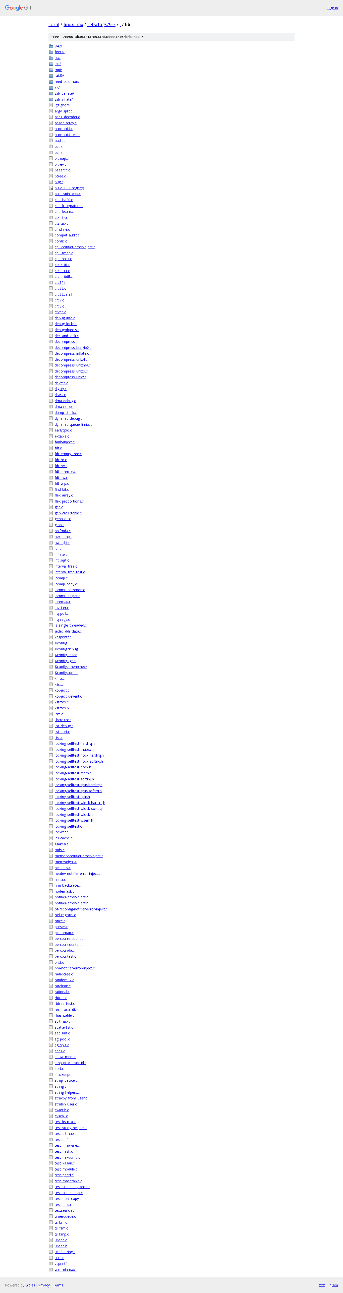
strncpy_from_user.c (71, 1098)
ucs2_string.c (65, 1251)
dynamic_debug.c (68, 418)
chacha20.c (64, 199)
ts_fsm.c (61, 1228)
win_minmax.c (66, 1269)
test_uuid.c (63, 1204)
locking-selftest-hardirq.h (75, 743)
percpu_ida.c (65, 950)
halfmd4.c (63, 530)
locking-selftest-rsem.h (73, 773)
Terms (58, 1285)
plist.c (59, 962)
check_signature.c (69, 205)
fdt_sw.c (61, 477)
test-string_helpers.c (71, 1127)
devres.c (61, 383)
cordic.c (61, 241)
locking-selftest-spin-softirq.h (78, 790)
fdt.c (58, 448)
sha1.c (60, 1051)
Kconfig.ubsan (66, 672)
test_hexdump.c (67, 1157)
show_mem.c (65, 1056)
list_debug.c (64, 725)
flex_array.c (64, 495)
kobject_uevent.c (68, 696)
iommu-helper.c (67, 595)
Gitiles (30, 1285)
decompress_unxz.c (70, 377)
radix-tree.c (64, 974)
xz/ (57, 87)
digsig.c (61, 388)
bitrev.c (60, 164)
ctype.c (60, 312)
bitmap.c (62, 158)
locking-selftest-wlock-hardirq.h (80, 802)
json (334, 1285)
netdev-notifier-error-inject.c (77, 873)
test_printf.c (64, 1175)
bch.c (59, 152)
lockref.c (61, 832)
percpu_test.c (65, 956)
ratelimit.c (63, 985)
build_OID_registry (69, 188)
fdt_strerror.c (65, 471)
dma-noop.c (64, 406)
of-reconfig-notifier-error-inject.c (81, 909)
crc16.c (60, 282)
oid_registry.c (65, 914)
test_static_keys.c (69, 1192)
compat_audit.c (67, 235)
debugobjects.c (67, 329)
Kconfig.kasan (66, 654)
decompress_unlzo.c (71, 371)
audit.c (60, 140)
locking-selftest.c (68, 826)
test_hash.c (64, 1151)
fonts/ (60, 51)
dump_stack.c (66, 412)
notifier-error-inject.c (71, 897)
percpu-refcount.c (69, 938)
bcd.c (59, 146)
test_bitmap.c (65, 1133)
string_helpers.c (67, 1092)
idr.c (58, 548)
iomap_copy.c (66, 584)
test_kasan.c (65, 1163)
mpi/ (58, 69)
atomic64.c (64, 128)
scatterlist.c (64, 1027)
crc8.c (59, 306)
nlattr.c (60, 879)
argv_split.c (63, 111)
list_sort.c (62, 731)
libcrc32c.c (63, 719)
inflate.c (61, 554)
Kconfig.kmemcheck (71, 666)
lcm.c (59, 714)
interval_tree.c (66, 566)
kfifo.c (60, 678)
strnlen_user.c (66, 1104)
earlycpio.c (63, 430)
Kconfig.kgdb (65, 660)
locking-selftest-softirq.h (74, 779)
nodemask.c (64, 891)
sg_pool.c (62, 1039)
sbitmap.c (62, 1021)
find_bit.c (62, 489)
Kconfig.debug (66, 649)
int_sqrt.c (62, 560)
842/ (58, 46)
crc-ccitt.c (62, 264)
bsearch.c (62, 170)
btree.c (60, 176)
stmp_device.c (66, 1080)
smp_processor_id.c (70, 1062)
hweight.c (62, 542)
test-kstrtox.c (65, 1121)
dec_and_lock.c (67, 335)
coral (53, 24)
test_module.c (66, 1169)
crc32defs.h (64, 294)
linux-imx (73, 24)
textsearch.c (64, 1210)
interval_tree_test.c (70, 572)
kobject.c (62, 690)
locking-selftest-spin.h (72, 796)
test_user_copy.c (68, 1198)
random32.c (64, 979)
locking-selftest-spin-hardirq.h (78, 784)
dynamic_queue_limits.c (73, 424)
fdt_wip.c (62, 483)
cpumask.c (63, 258)
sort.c (59, 1068)
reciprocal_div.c (67, 1009)
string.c (60, 1086)
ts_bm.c (61, 1222)
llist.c (59, 737)
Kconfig (61, 643)
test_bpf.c (62, 1139)
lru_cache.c (63, 838)
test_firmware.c (67, 1145)
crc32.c (60, 288)
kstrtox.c (62, 702)
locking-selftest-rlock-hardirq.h (79, 755)
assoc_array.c (66, 122)
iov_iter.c (62, 607)
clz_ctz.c (61, 217)
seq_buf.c (62, 1033)
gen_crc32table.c (68, 513)
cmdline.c (62, 229)
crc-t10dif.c (64, 276)
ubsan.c (61, 1240)
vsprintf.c (62, 1263)
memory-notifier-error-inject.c (79, 855)
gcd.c (59, 507)
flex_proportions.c (69, 501)
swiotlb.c (62, 1109)
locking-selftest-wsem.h (74, 820)
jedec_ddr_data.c (68, 631)
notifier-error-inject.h (71, 903)
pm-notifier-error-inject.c (75, 968)
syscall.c (61, 1116)
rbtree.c (61, 997)
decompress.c (66, 341)
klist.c (59, 684)
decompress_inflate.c (72, 353)
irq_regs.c (62, 619)
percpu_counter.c (68, 944)
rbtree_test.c (65, 1003)
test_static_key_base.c (72, 1186)
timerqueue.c (65, 1216)
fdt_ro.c (61, 459)
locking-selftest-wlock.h (74, 814)
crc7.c (59, 300)
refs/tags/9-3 (101, 24)
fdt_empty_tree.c (68, 453)
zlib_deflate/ (64, 93)
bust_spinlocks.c (68, 193)
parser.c (61, 926)
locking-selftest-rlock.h (73, 767)
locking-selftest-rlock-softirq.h (79, 761)
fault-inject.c (65, 442)
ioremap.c (63, 601)
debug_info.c (65, 318)
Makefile (62, 844)
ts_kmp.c (62, 1234)
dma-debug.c (65, 400)
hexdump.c (63, 536)
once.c (60, 920)
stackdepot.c (65, 1074)
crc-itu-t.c (62, 270)
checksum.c (64, 211)
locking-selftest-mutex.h (74, 749)
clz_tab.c (61, 223)
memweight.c (66, 861)
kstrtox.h (62, 708)
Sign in (332, 8)
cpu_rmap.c (64, 253)
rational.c (62, 991)
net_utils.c (63, 867)
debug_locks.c (66, 323)
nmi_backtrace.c (68, 885)
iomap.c (61, 578)
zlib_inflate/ (64, 99)
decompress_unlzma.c (73, 365)
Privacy (44, 1285)
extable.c (62, 436)
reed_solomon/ (67, 81)
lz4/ (58, 57)
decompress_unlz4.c (71, 359)
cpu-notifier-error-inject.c (75, 246)
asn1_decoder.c (67, 116)
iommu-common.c (70, 589)
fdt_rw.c (61, 465)
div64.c (60, 394)
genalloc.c (63, 518)
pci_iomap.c (64, 932)
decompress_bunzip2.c (73, 347)
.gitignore (62, 105)
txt (322, 1285)
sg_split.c (62, 1044)
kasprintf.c (63, 637)
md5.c (60, 849)
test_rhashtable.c (68, 1181)
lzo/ (58, 63)
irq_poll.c (62, 613)
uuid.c (59, 1257)
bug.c (59, 181)
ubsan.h (61, 1246)
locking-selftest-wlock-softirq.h (79, 808)
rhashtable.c (64, 1015)
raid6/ (59, 75)
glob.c (59, 524)
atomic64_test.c (67, 134)
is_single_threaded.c (71, 625)
